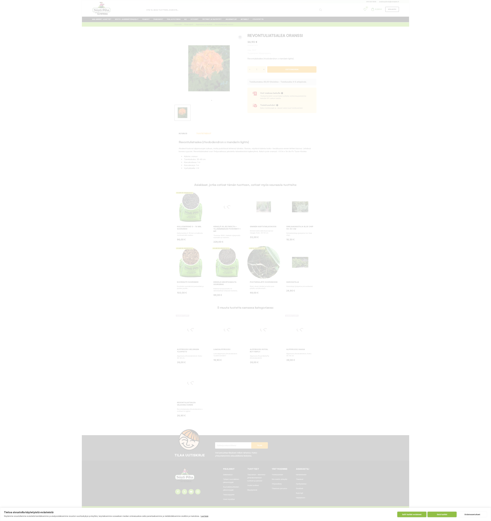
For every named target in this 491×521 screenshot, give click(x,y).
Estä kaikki (442, 514)
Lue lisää (204, 516)
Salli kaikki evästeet (412, 514)
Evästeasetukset (472, 514)
